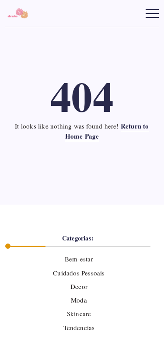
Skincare (79, 313)
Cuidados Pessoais (79, 272)
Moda (79, 300)
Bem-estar (79, 258)
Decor (78, 286)
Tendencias (78, 327)
